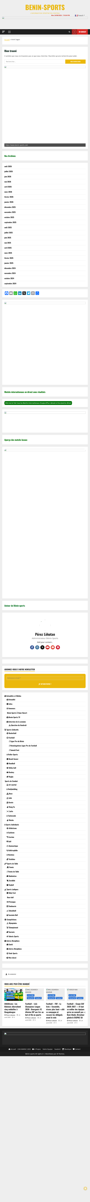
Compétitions (11, 919)
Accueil (7, 39)
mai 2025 (7, 242)
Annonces (11, 708)
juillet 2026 (8, 171)
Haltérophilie (13, 850)
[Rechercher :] (34, 62)
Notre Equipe (47, 1049)
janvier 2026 (8, 202)
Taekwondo (12, 815)
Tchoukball (12, 910)
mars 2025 (8, 253)
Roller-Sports (13, 754)
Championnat (13, 927)
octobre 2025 (9, 217)
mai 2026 (7, 181)
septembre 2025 (10, 222)
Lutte (11, 811)
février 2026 (8, 197)
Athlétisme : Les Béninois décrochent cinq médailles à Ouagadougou (12, 1007)
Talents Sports (13, 936)
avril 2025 (8, 247)
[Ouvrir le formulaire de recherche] (69, 32)
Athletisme (12, 828)
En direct (82, 31)
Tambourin (12, 906)
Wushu (11, 820)
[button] (3, 32)
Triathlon (11, 859)
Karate (10, 802)
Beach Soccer (13, 759)
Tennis (11, 867)
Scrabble (12, 880)
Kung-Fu (12, 807)
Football (11, 737)
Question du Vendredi (18, 725)
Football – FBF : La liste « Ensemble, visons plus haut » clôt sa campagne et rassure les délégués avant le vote (55, 1010)
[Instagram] (37, 647)
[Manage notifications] (85, 1188)
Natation (11, 854)
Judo (10, 798)
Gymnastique (13, 846)
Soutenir (57, 1049)
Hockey (11, 772)
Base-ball (10, 897)
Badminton (12, 876)
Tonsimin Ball (13, 915)
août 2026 (8, 166)
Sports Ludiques (12, 889)
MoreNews (49, 1054)
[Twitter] (42, 647)
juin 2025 (7, 237)
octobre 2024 (9, 278)
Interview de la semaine (17, 721)
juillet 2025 (8, 232)
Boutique (67, 1049)
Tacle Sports (12, 953)
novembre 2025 (10, 212)
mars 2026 (8, 192)
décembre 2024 (10, 268)
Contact (77, 1049)
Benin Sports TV (14, 717)
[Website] (58, 647)
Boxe (11, 793)
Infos (10, 704)
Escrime (11, 837)
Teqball (11, 885)
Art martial (12, 784)
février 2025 (8, 258)
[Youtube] (48, 647)
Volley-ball (12, 767)
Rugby (10, 776)
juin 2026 (7, 176)
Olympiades (12, 923)
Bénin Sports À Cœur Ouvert (17, 713)
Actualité (11, 699)
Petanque (12, 902)
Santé (10, 944)
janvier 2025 (8, 263)
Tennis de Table (13, 871)
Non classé (12, 957)
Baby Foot (12, 893)
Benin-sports (45, 7)
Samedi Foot (14, 750)
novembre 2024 (10, 273)
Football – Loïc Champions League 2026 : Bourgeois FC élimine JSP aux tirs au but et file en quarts (34, 1009)
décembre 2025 (10, 207)
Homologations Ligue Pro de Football (23, 745)
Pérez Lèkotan (45, 634)
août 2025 (8, 227)
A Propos (37, 1049)
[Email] (53, 647)
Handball (11, 763)
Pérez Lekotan (10, 1015)
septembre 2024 (10, 283)
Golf (9, 841)
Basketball (12, 733)
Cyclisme (11, 832)
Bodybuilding (12, 789)
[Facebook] (32, 647)
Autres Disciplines (13, 941)
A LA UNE (10, 992)
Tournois (11, 932)
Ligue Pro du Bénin (17, 741)
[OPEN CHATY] (6, 1195)
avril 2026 (8, 186)
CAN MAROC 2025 (24, 1049)
